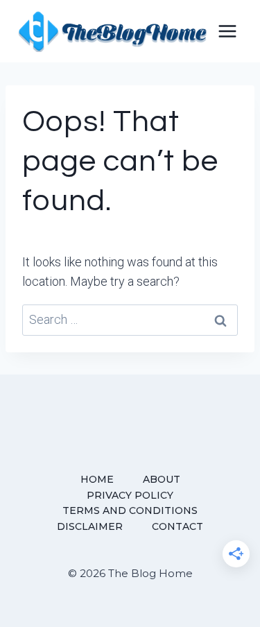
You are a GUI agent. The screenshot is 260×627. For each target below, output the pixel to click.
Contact (177, 526)
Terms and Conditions (130, 510)
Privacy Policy (130, 495)
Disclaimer (90, 526)
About (161, 479)
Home (97, 479)
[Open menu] (227, 31)
